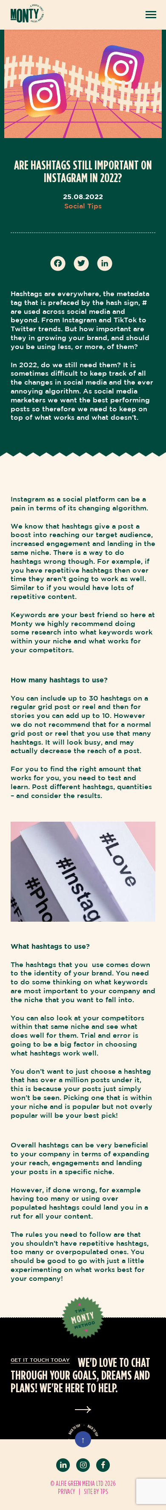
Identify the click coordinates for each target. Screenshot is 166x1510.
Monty (27, 13)
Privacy (66, 1491)
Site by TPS (96, 1491)
